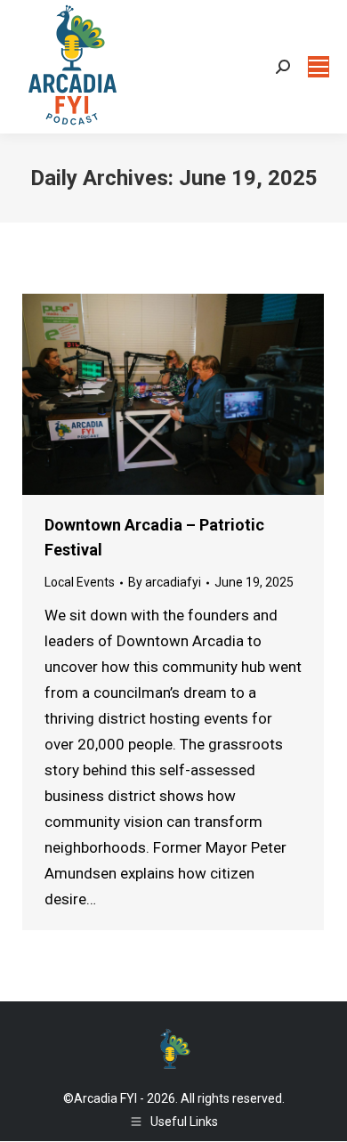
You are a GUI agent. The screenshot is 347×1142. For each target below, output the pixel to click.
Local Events (79, 582)
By (164, 582)
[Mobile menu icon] (318, 66)
